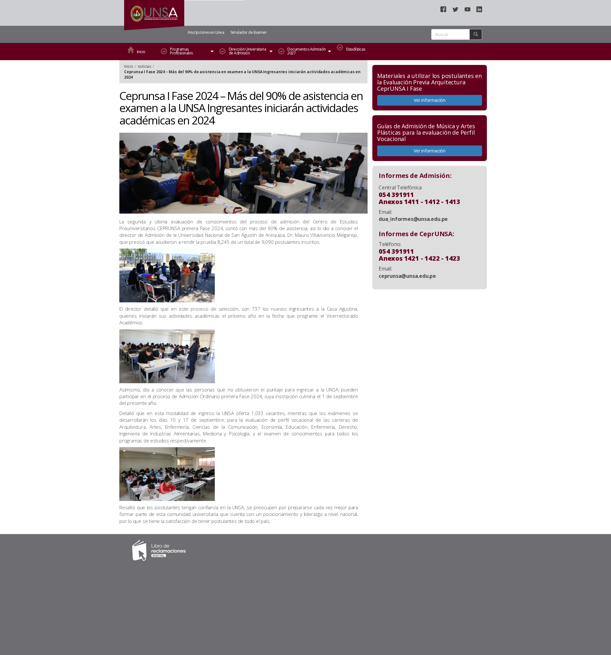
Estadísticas (355, 49)
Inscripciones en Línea (206, 32)
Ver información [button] (430, 100)
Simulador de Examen (248, 32)
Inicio (141, 51)
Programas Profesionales (181, 51)
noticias (144, 66)
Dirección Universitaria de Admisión (247, 51)
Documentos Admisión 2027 (306, 51)
